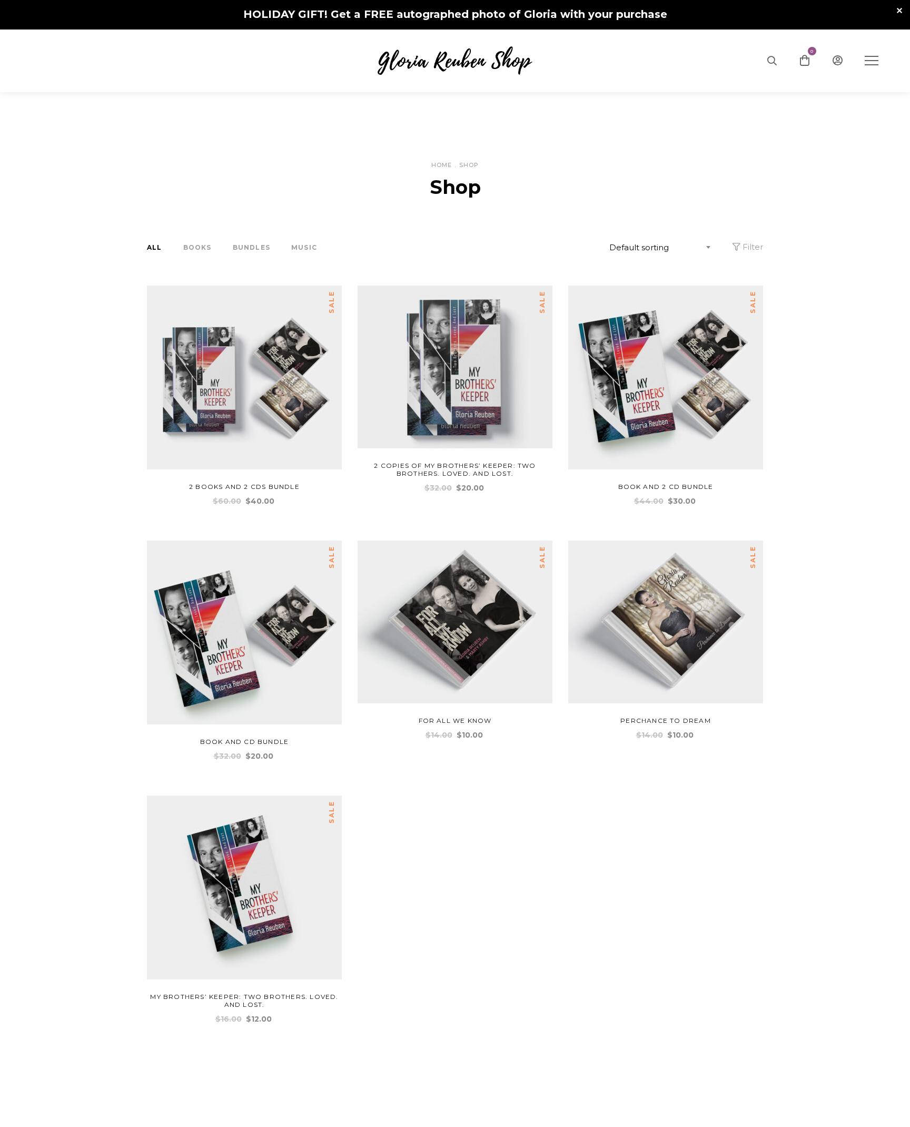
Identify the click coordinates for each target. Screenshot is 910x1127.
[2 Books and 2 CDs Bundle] (244, 377)
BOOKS (197, 247)
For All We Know (455, 720)
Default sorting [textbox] (639, 247)
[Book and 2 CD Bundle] (665, 377)
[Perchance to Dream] (665, 622)
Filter (751, 247)
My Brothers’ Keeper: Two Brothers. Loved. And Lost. (244, 1000)
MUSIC (304, 247)
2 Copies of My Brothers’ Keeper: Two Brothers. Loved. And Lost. (455, 469)
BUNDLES (251, 247)
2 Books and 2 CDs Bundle (244, 487)
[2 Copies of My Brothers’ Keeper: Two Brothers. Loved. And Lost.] (455, 367)
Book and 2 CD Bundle (666, 487)
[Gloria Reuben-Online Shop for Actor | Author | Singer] (455, 60)
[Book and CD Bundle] (244, 632)
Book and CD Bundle (244, 742)
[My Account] (838, 60)
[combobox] (661, 247)
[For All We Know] (455, 622)
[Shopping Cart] (804, 60)
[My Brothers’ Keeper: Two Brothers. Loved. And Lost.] (244, 887)
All (154, 247)
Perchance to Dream (665, 720)
